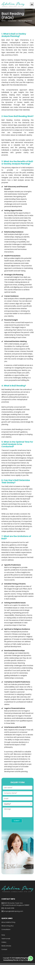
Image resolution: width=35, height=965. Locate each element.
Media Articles (6, 946)
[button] (32, 4)
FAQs (3, 935)
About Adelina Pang (8, 922)
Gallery (3, 942)
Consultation (5, 929)
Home (3, 21)
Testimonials (5, 939)
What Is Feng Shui (7, 926)
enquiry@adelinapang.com (13, 911)
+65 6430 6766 (9, 908)
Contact (4, 949)
